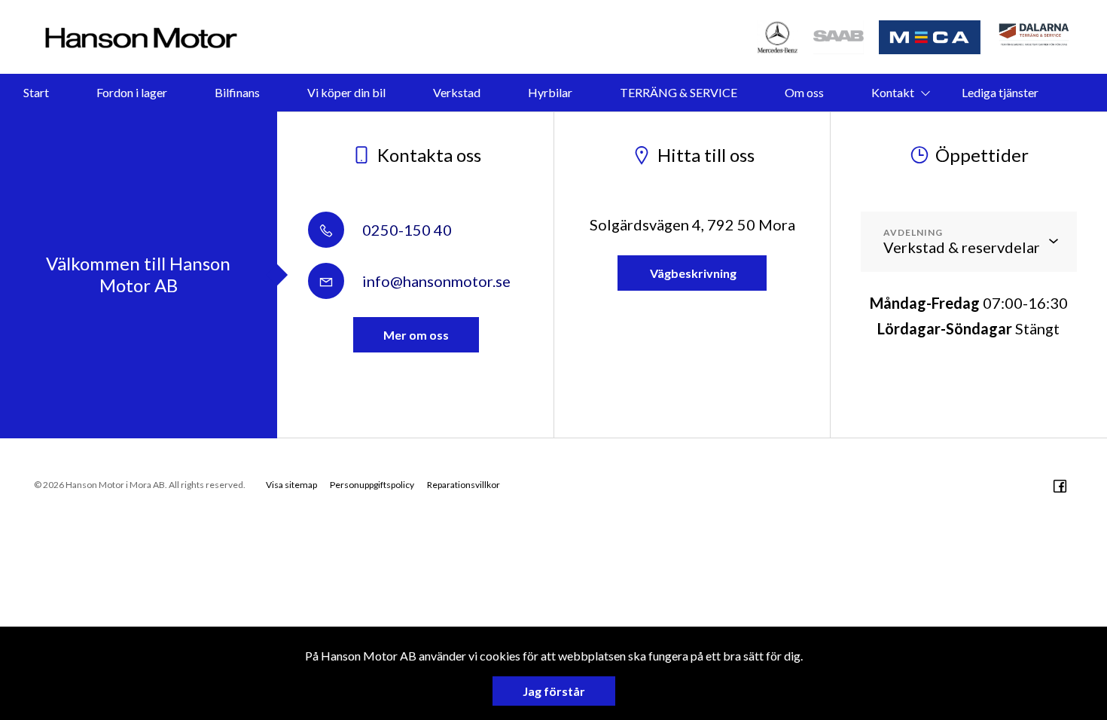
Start (36, 92)
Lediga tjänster (1000, 92)
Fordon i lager (131, 92)
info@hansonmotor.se (435, 281)
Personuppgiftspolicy (372, 484)
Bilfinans (237, 92)
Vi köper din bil (346, 92)
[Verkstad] (839, 37)
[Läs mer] (930, 37)
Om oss (804, 92)
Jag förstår (554, 691)
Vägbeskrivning (692, 273)
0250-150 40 (405, 230)
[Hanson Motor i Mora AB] (141, 37)
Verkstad (456, 92)
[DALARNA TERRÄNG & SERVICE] (1035, 37)
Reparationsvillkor (463, 484)
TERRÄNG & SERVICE (678, 92)
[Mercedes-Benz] (777, 37)
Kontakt (892, 92)
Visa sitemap (291, 484)
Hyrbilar (550, 92)
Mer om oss (416, 335)
